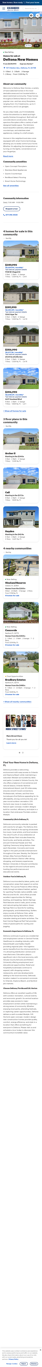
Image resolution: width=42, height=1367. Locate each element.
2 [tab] (23, 753)
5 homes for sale (12, 645)
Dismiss (34, 1364)
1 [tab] (20, 753)
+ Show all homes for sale (14, 411)
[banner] (21, 2)
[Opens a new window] (31, 15)
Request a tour (12, 209)
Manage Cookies (12, 1364)
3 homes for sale (12, 694)
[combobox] (31, 8)
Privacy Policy (13, 1359)
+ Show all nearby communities (17, 702)
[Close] (40, 1350)
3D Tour (28, 45)
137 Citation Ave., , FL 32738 (21, 68)
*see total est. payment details (16, 269)
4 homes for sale (12, 595)
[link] (21, 30)
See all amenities (11, 185)
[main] (21, 689)
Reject (23, 1364)
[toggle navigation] (3, 8)
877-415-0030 (11, 215)
